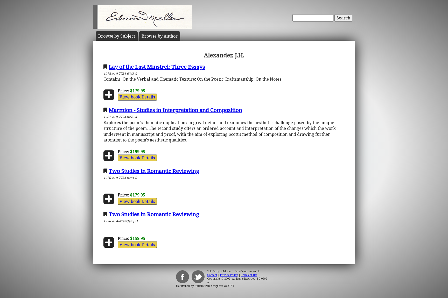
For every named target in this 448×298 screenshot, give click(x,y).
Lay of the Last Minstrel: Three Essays (157, 66)
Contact (212, 275)
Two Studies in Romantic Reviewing (154, 170)
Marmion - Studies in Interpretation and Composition (175, 109)
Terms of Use (249, 275)
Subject (116, 36)
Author (160, 36)
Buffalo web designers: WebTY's (214, 286)
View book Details (137, 97)
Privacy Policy (229, 275)
